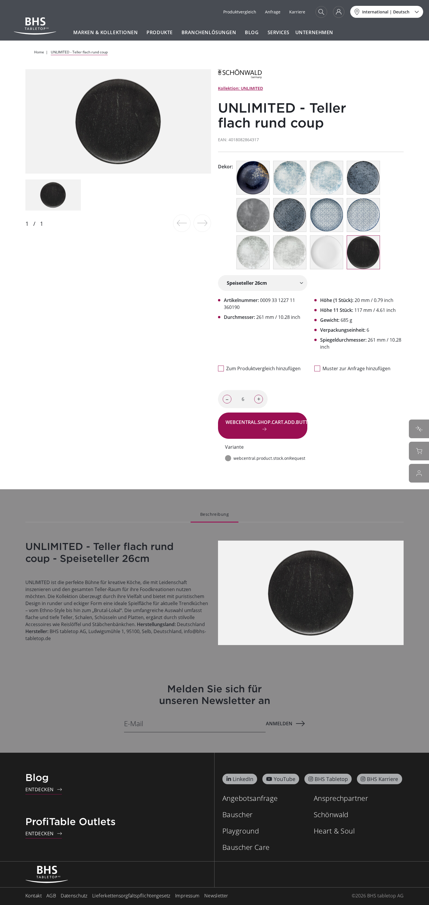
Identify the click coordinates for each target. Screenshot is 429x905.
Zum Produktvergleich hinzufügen (263, 368)
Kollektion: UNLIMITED (240, 88)
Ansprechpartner (341, 798)
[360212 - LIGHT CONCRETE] (253, 215)
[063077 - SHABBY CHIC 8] (289, 215)
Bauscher (237, 814)
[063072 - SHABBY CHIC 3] (326, 178)
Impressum (187, 895)
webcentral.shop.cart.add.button (266, 422)
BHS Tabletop (331, 778)
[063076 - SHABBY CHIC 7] (363, 178)
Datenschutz (74, 895)
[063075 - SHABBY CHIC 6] (326, 215)
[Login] (338, 12)
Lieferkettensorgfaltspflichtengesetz (131, 895)
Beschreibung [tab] (214, 514)
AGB (51, 895)
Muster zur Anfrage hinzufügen (356, 368)
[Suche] (321, 12)
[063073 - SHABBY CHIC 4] (289, 178)
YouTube (284, 778)
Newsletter (216, 895)
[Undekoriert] (326, 252)
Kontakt (33, 895)
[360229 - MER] (253, 178)
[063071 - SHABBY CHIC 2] (253, 252)
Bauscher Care (245, 847)
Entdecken (39, 789)
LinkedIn (243, 778)
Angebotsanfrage (250, 798)
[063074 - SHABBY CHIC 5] (363, 215)
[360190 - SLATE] (363, 252)
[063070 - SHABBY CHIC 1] (289, 252)
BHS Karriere (382, 778)
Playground (240, 831)
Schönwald (331, 814)
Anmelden (279, 723)
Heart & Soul (334, 831)
